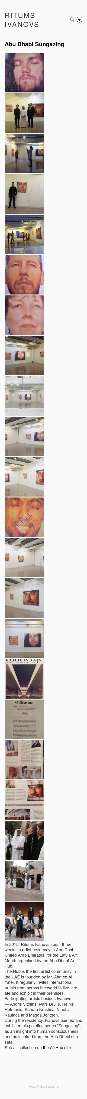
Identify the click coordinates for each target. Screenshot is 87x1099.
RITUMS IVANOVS (22, 19)
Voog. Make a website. (43, 1086)
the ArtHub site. (58, 1047)
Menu (79, 20)
